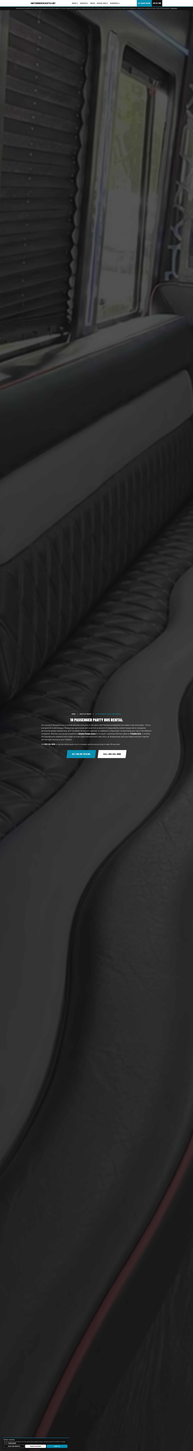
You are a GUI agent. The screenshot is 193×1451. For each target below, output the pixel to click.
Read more (174, 8)
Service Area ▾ (102, 3)
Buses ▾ (75, 3)
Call (112, 754)
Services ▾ (84, 3)
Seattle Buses (85, 714)
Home (74, 714)
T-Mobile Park (135, 734)
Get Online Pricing (144, 3)
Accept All (57, 1446)
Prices (92, 3)
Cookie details (12, 1443)
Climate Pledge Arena (87, 734)
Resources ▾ (115, 3)
